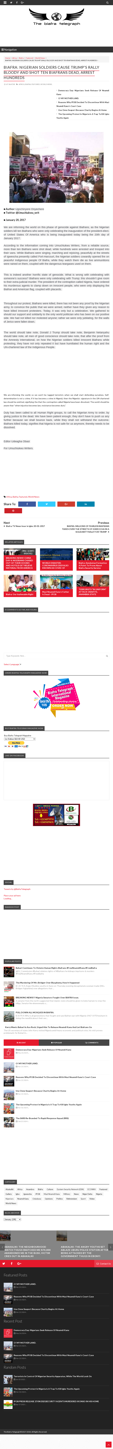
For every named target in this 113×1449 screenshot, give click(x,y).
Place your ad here (12, 895)
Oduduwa (37, 1199)
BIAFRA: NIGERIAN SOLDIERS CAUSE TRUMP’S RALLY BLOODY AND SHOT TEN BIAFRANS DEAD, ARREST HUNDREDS (51, 72)
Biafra (21, 58)
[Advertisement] (57, 36)
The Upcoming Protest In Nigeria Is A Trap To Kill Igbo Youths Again (49, 1104)
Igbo (18, 1194)
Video (92, 1199)
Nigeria (99, 1194)
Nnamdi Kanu (23, 1199)
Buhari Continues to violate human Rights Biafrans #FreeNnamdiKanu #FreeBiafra (56, 968)
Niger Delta (87, 1194)
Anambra (30, 1189)
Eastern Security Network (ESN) (70, 1189)
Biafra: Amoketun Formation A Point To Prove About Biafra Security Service (93, 565)
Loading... (8, 898)
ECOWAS (92, 1189)
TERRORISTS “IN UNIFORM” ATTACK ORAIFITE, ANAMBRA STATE (92, 592)
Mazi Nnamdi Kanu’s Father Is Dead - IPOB (55, 593)
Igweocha (27, 1194)
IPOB (37, 1194)
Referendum (72, 1199)
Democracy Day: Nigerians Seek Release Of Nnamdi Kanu (43, 1049)
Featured (29, 58)
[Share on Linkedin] (86, 504)
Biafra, (28, 84)
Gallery (9, 1194)
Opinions (49, 1199)
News (76, 1194)
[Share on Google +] (66, 504)
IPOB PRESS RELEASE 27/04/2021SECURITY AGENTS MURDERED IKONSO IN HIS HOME (56, 1401)
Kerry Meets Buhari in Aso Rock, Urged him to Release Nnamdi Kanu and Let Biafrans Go (48, 1027)
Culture (50, 1189)
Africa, (22, 84)
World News (40, 58)
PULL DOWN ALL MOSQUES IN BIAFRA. (35, 1012)
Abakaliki (10, 1189)
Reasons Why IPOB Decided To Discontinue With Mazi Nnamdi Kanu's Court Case (56, 1077)
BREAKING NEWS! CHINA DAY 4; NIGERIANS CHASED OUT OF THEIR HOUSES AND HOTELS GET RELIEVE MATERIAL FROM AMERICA (19, 563)
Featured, (35, 84)
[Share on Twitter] (46, 504)
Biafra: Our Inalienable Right (19, 594)
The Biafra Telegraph (12, 1432)
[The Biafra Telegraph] (56, 18)
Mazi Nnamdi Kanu (52, 1194)
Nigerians (10, 1199)
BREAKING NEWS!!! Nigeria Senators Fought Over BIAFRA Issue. (47, 997)
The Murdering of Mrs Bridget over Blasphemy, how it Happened (47, 982)
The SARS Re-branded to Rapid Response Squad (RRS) (42, 1118)
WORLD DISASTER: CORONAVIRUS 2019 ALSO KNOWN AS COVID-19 (55, 565)
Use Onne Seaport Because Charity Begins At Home (82, 110)
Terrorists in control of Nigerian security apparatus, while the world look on (53, 1376)
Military (67, 1194)
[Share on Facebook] (27, 504)
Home (7, 58)
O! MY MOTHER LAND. (68, 98)
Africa (14, 58)
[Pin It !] (13, 510)
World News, (46, 84)
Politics (59, 1199)
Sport (83, 1199)
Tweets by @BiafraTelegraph (17, 889)
